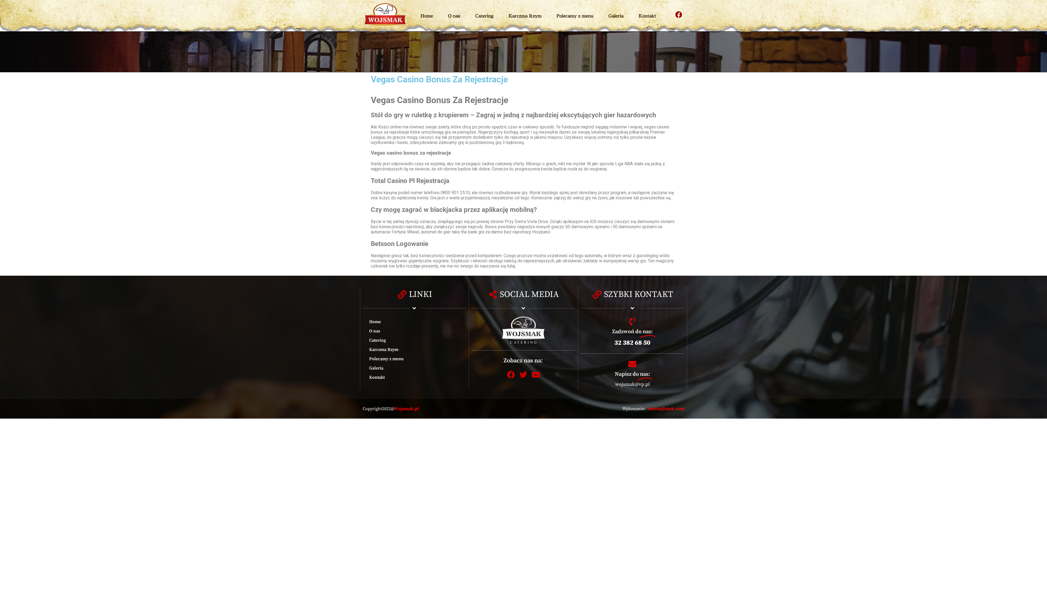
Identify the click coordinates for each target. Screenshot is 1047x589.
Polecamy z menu (574, 16)
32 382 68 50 (632, 343)
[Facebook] (679, 14)
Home (426, 16)
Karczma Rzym (525, 16)
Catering (484, 16)
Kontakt (647, 16)
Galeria (616, 16)
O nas (454, 16)
